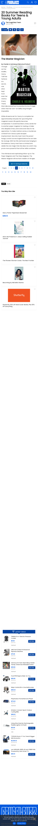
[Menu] (2, 2)
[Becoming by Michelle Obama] (19, 273)
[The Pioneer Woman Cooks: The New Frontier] (19, 251)
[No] (36, 820)
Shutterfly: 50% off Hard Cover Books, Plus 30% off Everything (19, 305)
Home (3, 7)
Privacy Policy (21, 823)
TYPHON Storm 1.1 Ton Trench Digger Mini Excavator (23, 737)
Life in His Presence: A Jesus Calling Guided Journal (17, 237)
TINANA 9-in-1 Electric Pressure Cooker (21, 637)
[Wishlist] (35, 2)
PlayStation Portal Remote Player (22, 699)
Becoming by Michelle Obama (13, 283)
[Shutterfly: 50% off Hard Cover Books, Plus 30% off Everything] (19, 295)
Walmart (13, 645)
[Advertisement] (19, 606)
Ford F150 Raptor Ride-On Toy (20, 676)
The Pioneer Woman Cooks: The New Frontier (18, 261)
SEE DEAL (31, 641)
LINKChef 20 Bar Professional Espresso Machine (20, 650)
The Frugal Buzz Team (13, 22)
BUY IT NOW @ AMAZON (19, 164)
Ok (14, 823)
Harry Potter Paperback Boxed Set (15, 213)
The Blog (9, 7)
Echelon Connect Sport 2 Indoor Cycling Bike (21, 711)
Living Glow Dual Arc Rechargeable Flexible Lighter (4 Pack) (22, 724)
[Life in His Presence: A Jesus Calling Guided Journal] (19, 227)
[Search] (28, 2)
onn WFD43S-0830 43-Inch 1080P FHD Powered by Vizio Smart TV (23, 750)
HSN (12, 732)
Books (8, 184)
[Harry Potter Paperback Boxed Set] (19, 203)
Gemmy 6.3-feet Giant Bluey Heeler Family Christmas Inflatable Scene (23, 663)
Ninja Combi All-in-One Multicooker (22, 687)
